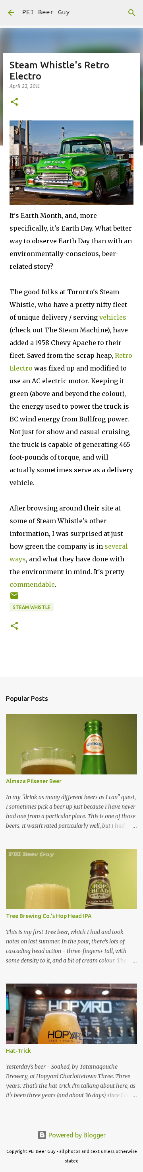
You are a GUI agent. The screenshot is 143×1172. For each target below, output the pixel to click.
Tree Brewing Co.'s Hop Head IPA (49, 916)
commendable (32, 584)
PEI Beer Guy (46, 12)
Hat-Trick (18, 1051)
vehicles (112, 317)
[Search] (132, 12)
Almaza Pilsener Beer (34, 781)
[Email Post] (14, 598)
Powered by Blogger (76, 1135)
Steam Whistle (31, 607)
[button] (14, 102)
